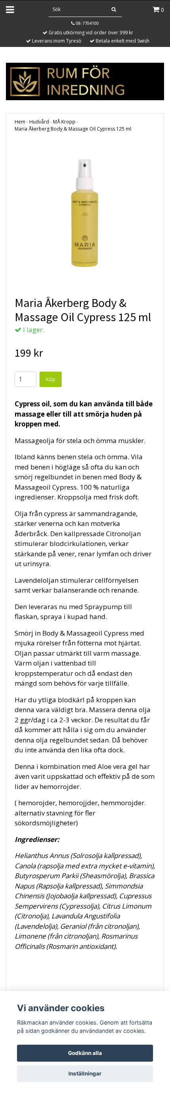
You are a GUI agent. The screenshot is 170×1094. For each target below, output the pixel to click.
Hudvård (39, 121)
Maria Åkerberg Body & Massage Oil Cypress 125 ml (73, 128)
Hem (20, 121)
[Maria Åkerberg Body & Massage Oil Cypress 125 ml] (85, 213)
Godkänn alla (85, 1053)
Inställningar (85, 1073)
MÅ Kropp (64, 121)
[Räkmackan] (85, 80)
